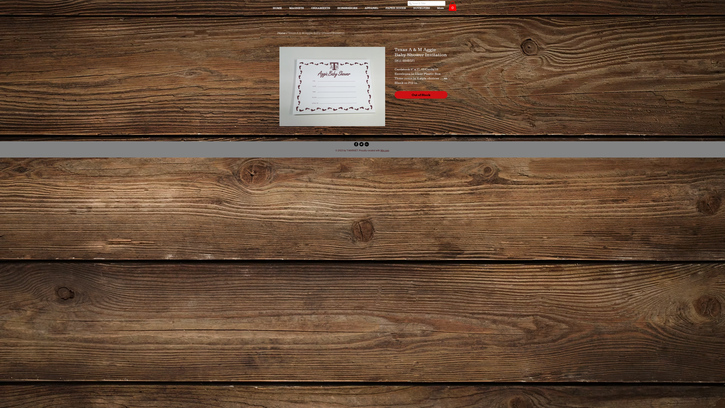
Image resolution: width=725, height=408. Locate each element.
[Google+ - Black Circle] (367, 144)
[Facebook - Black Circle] (356, 144)
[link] (452, 6)
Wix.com (384, 150)
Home (282, 33)
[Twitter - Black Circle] (361, 144)
